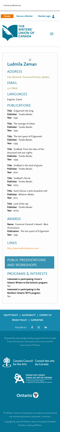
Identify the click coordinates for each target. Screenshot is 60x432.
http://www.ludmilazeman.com (23, 248)
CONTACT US (45, 315)
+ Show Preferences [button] (12, 5)
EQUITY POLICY (11, 315)
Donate (7, 16)
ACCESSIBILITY (29, 315)
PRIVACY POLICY (19, 320)
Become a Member (24, 16)
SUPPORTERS (37, 320)
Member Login (44, 16)
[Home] (18, 32)
